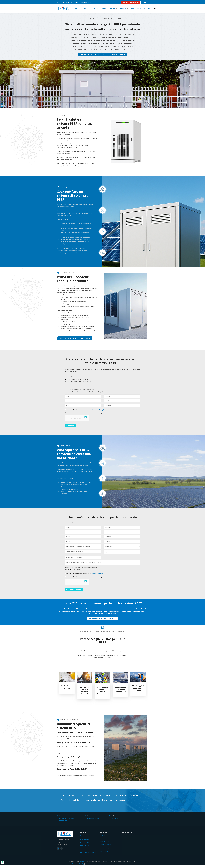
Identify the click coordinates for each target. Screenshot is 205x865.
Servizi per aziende (85, 836)
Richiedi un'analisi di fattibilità (89, 54)
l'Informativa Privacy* (98, 410)
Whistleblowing (89, 864)
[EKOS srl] (64, 8)
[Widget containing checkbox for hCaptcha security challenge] (77, 418)
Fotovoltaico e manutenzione (88, 852)
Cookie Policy (80, 864)
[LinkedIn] (144, 2)
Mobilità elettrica (85, 839)
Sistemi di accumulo (85, 849)
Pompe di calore (84, 845)
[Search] (155, 8)
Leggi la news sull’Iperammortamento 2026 (102, 618)
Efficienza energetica (106, 848)
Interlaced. (83, 861)
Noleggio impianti (85, 842)
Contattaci (66, 806)
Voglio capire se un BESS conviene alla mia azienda (74, 338)
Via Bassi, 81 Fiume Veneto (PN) (82, 2)
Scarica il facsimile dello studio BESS (114, 54)
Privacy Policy (71, 864)
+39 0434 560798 (64, 2)
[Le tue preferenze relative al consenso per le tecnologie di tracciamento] (2, 862)
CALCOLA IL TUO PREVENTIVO (131, 2)
